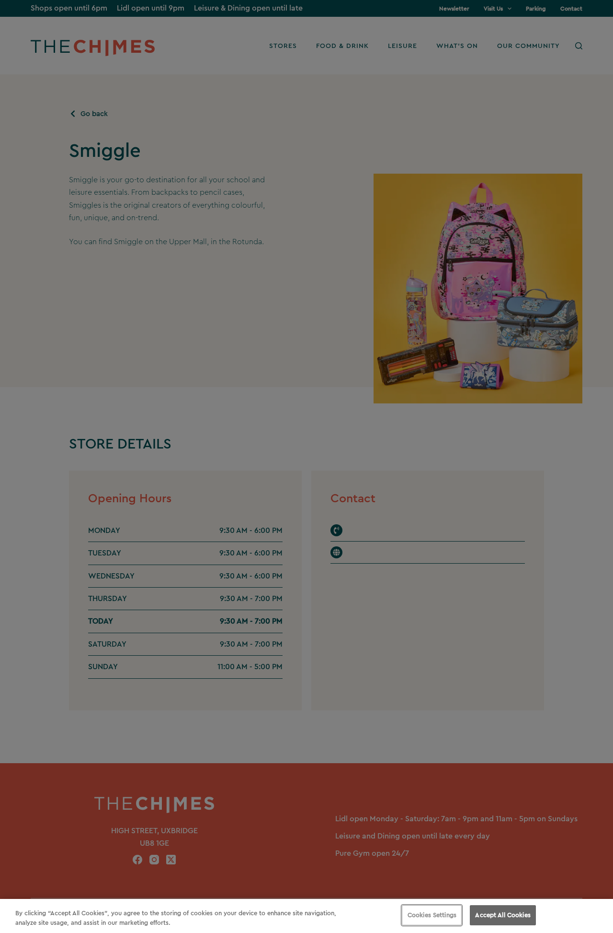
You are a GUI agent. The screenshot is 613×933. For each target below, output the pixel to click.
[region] (306, 916)
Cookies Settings (432, 915)
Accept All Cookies (502, 915)
